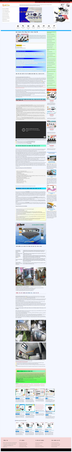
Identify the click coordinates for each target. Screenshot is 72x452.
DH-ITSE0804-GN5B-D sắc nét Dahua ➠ (49, 396)
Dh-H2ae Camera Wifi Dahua (51, 193)
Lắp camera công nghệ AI (39, 442)
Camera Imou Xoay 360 (50, 78)
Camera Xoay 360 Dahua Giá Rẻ (51, 42)
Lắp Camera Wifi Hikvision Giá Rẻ (51, 60)
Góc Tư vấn (61, 2)
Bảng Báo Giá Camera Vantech (51, 209)
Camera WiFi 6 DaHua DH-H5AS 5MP (40, 410)
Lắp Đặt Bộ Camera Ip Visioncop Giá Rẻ (38, 70)
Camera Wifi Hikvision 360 (50, 73)
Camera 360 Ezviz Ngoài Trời (50, 80)
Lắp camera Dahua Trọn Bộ (55, 445)
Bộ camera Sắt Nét (54, 446)
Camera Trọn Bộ (42, 2)
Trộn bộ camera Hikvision (55, 442)
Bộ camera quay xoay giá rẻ (51, 113)
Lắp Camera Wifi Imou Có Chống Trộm (51, 72)
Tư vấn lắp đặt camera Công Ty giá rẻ (59, 18)
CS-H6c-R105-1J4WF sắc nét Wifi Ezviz (20, 396)
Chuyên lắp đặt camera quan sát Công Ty (59, 11)
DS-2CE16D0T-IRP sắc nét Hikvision (38, 429)
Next (50, 15)
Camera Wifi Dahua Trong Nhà (51, 39)
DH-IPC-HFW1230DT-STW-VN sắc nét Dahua (30, 396)
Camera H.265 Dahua (49, 37)
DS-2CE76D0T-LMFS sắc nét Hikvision (19, 429)
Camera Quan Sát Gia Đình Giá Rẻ (51, 176)
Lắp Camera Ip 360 (49, 75)
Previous (22, 15)
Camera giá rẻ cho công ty (23, 446)
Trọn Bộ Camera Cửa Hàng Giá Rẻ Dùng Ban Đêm (22, 385)
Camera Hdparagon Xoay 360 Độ (51, 87)
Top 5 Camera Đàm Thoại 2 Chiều (30, 53)
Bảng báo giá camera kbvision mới (39, 53)
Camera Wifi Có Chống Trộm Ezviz (51, 69)
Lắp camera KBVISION (5, 8)
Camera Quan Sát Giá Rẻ (47, 2)
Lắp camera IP (38, 444)
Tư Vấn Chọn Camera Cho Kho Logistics (51, 49)
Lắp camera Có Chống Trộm (40, 446)
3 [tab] (37, 21)
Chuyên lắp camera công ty (23, 444)
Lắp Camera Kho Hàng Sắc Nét (51, 99)
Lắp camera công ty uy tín (23, 442)
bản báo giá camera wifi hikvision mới (51, 67)
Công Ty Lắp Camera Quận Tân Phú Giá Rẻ (24, 383)
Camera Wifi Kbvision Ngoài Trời (29, 60)
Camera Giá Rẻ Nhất (49, 51)
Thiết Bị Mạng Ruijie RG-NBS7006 (40, 396)
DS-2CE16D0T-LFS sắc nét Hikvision (28, 429)
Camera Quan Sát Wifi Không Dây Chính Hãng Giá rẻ (30, 63)
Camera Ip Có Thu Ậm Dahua (50, 34)
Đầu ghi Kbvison (4, 19)
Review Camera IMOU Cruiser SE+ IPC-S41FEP (51, 162)
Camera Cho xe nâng (49, 47)
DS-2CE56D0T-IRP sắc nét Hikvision (48, 429)
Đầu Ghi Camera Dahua (5, 16)
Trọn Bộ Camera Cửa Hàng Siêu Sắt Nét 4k (34, 385)
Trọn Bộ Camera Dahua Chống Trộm (20, 70)
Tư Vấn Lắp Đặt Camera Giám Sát (55, 2)
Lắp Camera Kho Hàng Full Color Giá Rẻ (27, 32)
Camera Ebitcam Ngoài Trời (50, 62)
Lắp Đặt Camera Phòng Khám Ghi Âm (51, 144)
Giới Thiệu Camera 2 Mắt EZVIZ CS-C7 (28, 384)
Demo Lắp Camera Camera (67, 2)
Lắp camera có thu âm (39, 445)
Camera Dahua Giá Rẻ (5, 10)
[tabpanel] (36, 14)
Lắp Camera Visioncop (5, 14)
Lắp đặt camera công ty (23, 445)
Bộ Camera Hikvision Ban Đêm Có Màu (31, 69)
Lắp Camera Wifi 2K (49, 65)
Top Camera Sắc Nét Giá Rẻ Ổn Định (20, 53)
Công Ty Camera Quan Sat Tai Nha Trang (39, 384)
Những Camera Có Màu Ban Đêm (20, 56)
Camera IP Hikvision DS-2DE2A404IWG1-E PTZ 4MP (49, 413)
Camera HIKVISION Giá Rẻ (6, 11)
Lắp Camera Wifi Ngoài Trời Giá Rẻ (20, 60)
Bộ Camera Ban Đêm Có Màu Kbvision (21, 69)
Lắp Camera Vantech (5, 13)
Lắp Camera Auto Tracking (50, 44)
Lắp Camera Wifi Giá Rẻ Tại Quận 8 (35, 383)
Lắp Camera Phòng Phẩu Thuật (51, 53)
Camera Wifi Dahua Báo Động (20, 63)
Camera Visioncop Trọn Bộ (29, 70)
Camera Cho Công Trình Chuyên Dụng (51, 57)
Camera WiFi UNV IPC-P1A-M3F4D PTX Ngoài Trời (20, 412)
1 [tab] (34, 21)
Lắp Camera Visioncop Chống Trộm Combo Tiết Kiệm (51, 32)
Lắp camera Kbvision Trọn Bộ (56, 444)
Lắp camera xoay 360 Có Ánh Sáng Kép (51, 85)
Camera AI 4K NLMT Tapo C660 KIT (30, 412)
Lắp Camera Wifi (37, 2)
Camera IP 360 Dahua (49, 83)
